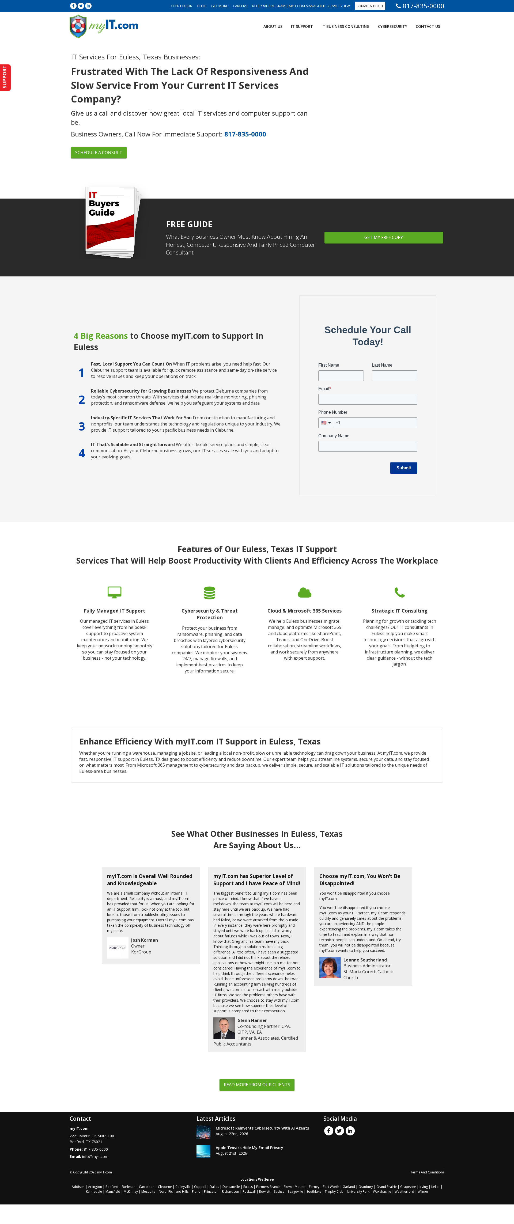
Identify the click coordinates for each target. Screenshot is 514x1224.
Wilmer (423, 1191)
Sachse (279, 1191)
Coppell (200, 1186)
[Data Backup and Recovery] (209, 633)
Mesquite (148, 1191)
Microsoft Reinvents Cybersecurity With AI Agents (262, 1128)
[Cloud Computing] (304, 633)
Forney (314, 1186)
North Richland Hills (173, 1191)
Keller (435, 1186)
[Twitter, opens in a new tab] (81, 6)
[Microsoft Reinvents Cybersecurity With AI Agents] (203, 1132)
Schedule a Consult (98, 152)
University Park (358, 1191)
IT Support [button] (302, 26)
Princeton (211, 1191)
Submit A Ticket (370, 5)
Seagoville (295, 1191)
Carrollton (146, 1186)
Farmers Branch (268, 1186)
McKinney (131, 1191)
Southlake (314, 1191)
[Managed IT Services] (114, 633)
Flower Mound (294, 1186)
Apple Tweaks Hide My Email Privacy (249, 1147)
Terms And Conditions (427, 1172)
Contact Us (428, 26)
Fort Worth (331, 1186)
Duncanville (231, 1186)
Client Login (181, 5)
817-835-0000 (423, 5)
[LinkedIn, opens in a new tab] (88, 6)
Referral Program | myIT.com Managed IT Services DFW (301, 5)
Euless (248, 1186)
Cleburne (165, 1186)
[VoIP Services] (399, 633)
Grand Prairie (386, 1186)
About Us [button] (272, 26)
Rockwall (249, 1191)
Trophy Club (334, 1191)
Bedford (111, 1186)
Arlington (95, 1186)
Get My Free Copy (383, 237)
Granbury (365, 1186)
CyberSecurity (392, 26)
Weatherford (404, 1191)
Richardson (230, 1191)
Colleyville (183, 1186)
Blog (201, 5)
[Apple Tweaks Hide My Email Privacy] (203, 1151)
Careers (240, 5)
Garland (349, 1186)
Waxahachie (382, 1191)
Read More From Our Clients (257, 1085)
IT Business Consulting (345, 26)
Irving (423, 1186)
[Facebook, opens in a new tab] (73, 6)
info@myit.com (95, 1156)
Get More (219, 5)
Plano (196, 1191)
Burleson (128, 1186)
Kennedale (94, 1191)
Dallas (214, 1186)
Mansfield (112, 1191)
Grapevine (408, 1186)
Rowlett (264, 1191)
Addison (78, 1186)
